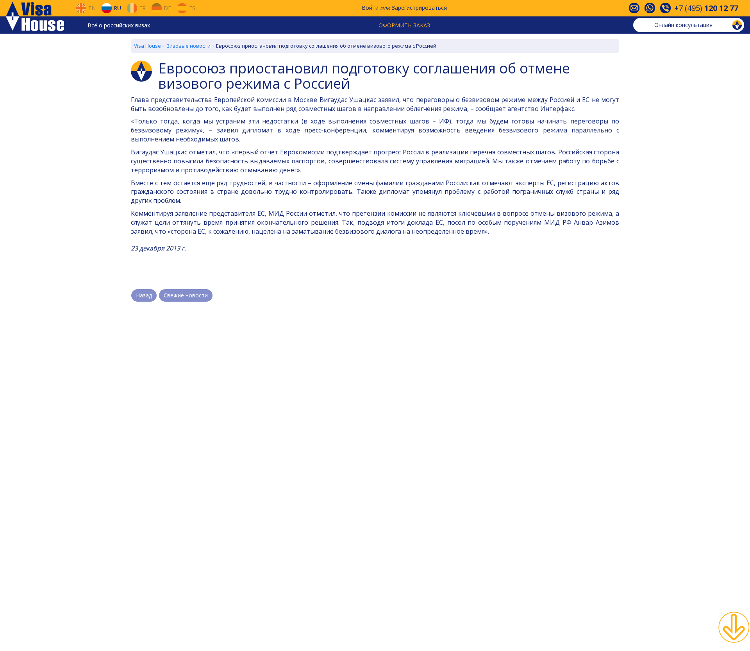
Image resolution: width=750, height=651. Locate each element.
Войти (370, 7)
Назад (144, 295)
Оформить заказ (404, 25)
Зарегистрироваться (419, 7)
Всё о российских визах (119, 25)
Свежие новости (186, 295)
